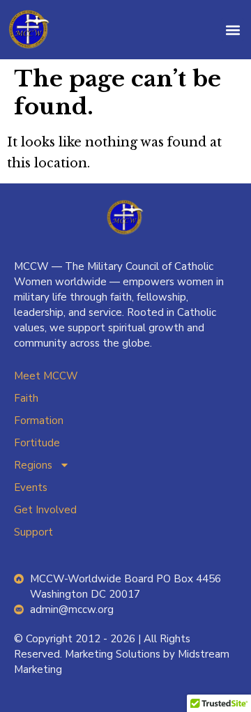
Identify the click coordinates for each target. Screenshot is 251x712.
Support (33, 532)
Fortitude (37, 443)
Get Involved (45, 510)
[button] (232, 29)
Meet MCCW (46, 376)
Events (30, 487)
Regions (33, 465)
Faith (26, 398)
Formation (38, 420)
